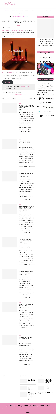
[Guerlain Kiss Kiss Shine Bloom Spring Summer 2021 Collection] (9, 242)
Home (3, 13)
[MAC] (50, 107)
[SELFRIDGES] (50, 98)
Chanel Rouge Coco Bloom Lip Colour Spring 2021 (26, 174)
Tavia (20, 24)
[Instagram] (47, 10)
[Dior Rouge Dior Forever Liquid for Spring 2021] (9, 144)
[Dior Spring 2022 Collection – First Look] (23, 388)
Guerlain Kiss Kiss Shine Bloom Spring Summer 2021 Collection (26, 241)
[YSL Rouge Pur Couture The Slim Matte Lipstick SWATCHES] (41, 381)
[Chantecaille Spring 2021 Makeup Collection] (9, 340)
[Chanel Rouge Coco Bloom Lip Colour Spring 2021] (9, 176)
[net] (50, 115)
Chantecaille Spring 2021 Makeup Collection (25, 338)
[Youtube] (50, 10)
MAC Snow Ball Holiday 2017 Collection (48, 387)
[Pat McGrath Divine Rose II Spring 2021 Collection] (9, 274)
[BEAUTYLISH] (41, 106)
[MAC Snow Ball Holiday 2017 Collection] (41, 388)
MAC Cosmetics (25, 86)
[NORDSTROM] (41, 94)
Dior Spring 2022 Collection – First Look (31, 387)
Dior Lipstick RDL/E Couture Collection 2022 (31, 380)
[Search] (53, 10)
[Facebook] (45, 10)
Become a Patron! (41, 56)
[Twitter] (46, 10)
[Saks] (50, 111)
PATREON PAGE (11, 72)
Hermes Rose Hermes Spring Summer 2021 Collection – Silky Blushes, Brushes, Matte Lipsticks (26, 208)
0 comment (14, 98)
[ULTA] (41, 98)
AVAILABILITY (7, 82)
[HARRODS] (41, 102)
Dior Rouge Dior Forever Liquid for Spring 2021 (25, 141)
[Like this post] (29, 98)
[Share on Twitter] (31, 98)
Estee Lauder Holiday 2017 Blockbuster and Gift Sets (45, 393)
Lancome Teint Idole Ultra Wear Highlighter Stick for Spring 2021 (26, 106)
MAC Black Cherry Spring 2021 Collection (26, 305)
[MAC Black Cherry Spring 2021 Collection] (9, 307)
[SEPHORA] (50, 94)
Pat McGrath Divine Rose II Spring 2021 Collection (26, 272)
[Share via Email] (34, 98)
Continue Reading (18, 94)
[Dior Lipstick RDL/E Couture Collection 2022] (23, 381)
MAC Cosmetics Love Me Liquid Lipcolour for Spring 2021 (18, 21)
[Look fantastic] (41, 111)
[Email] (51, 10)
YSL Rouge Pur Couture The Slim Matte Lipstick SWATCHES (48, 381)
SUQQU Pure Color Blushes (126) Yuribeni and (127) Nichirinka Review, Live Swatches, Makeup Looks (32, 395)
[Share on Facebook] (30, 98)
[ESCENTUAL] (50, 102)
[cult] (41, 115)
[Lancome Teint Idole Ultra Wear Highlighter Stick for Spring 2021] (9, 108)
